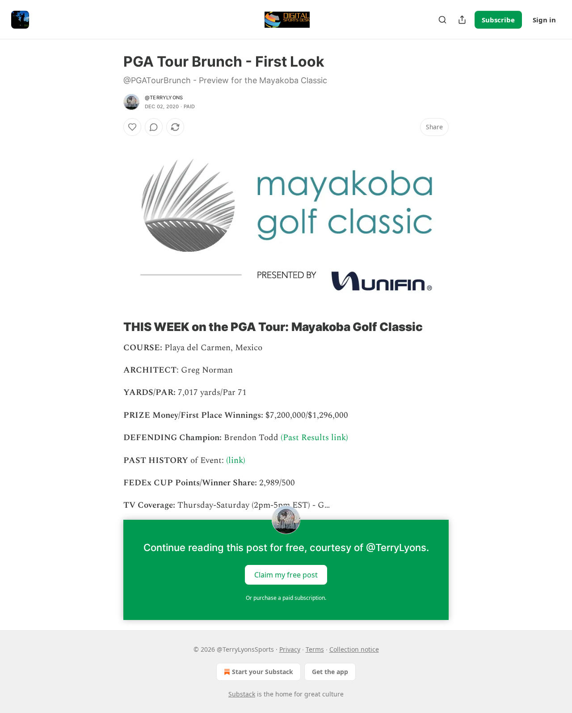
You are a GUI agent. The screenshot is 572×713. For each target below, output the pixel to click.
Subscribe (498, 19)
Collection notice (354, 649)
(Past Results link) (314, 437)
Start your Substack (262, 671)
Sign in (544, 19)
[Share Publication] (462, 20)
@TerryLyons (164, 97)
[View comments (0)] (154, 127)
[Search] (442, 20)
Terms (315, 649)
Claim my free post (286, 574)
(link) (235, 460)
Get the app (330, 671)
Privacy (289, 649)
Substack (241, 694)
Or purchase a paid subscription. (286, 598)
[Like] (132, 127)
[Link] (111, 327)
